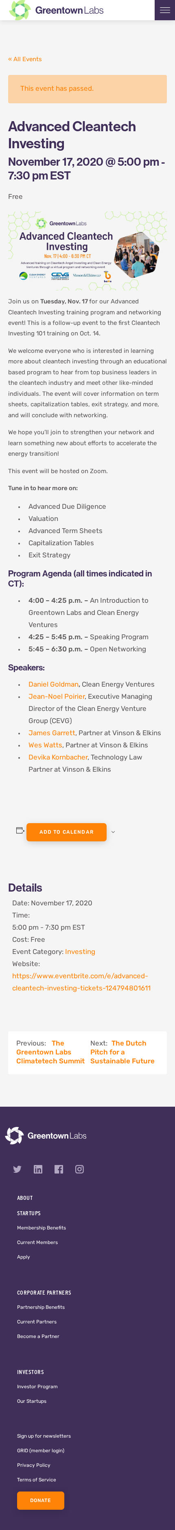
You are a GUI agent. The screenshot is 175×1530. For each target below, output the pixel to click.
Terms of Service (36, 1480)
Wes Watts (45, 745)
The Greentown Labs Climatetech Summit (50, 1052)
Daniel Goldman (53, 684)
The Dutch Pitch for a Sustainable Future (122, 1052)
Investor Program (37, 1387)
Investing (80, 952)
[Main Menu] (165, 10)
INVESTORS (30, 1372)
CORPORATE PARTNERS (44, 1292)
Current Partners (37, 1322)
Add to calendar (66, 832)
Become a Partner (38, 1336)
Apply (23, 1257)
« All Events (25, 60)
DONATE (40, 1500)
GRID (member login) (40, 1451)
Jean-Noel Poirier (56, 697)
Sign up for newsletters (44, 1436)
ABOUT (25, 1197)
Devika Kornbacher (58, 757)
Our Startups (31, 1401)
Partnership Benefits (41, 1307)
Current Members (37, 1242)
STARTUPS (29, 1213)
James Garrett (51, 733)
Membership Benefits (41, 1228)
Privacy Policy (33, 1465)
